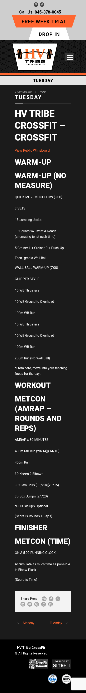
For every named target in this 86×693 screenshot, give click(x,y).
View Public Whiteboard (32, 150)
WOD (42, 91)
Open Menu (69, 57)
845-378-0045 (48, 12)
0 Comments (23, 91)
